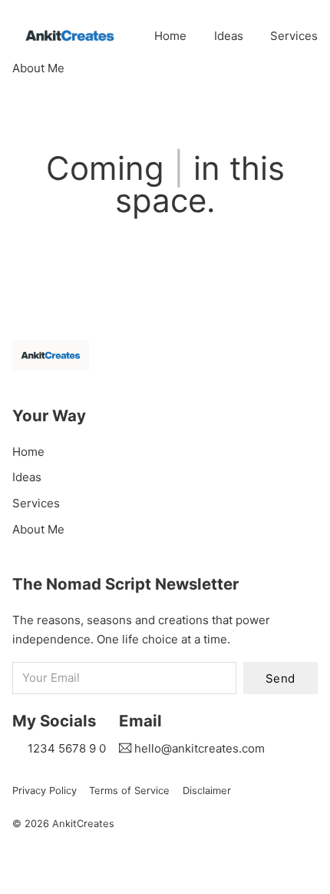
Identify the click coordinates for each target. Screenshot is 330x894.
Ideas (228, 35)
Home (170, 35)
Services (294, 35)
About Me (38, 68)
